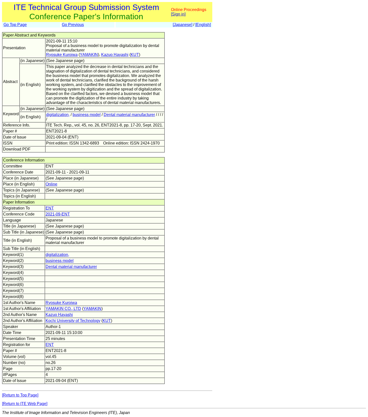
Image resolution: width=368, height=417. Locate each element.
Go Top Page (15, 24)
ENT (50, 208)
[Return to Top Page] (20, 395)
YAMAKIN (89, 54)
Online (51, 184)
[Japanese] (182, 24)
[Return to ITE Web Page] (24, 404)
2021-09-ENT (58, 214)
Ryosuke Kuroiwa (62, 54)
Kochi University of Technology (73, 320)
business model (87, 114)
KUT (135, 54)
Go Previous (73, 24)
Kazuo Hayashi (114, 54)
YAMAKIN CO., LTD (63, 308)
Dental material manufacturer (129, 114)
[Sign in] (178, 14)
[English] (203, 24)
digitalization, (58, 114)
